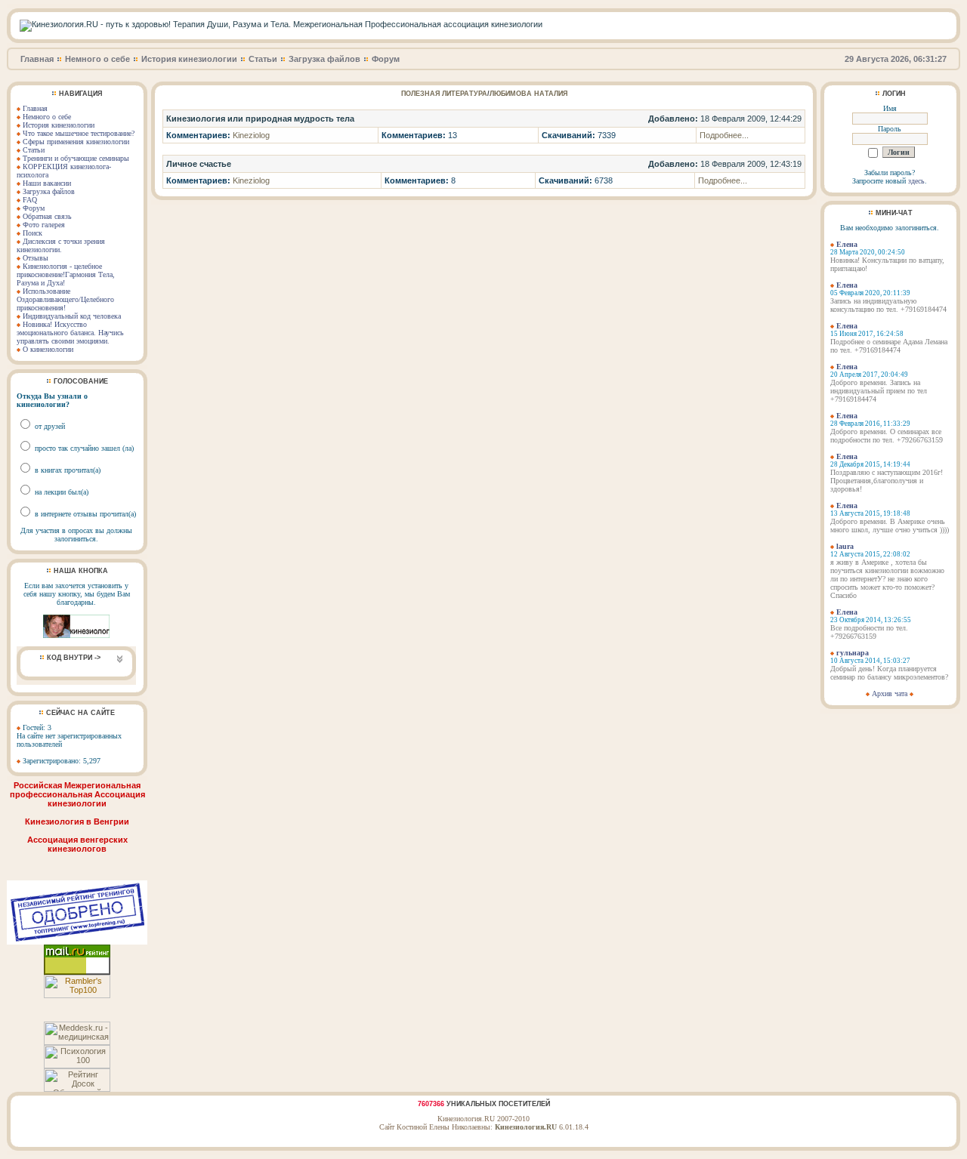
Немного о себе (97, 58)
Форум (386, 58)
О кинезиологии (48, 349)
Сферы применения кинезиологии (76, 141)
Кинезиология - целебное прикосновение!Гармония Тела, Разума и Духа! (66, 274)
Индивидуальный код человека (72, 316)
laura (845, 546)
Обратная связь (47, 216)
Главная (37, 58)
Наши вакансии (47, 183)
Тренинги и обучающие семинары (76, 158)
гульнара (852, 653)
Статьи (263, 58)
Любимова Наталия (528, 93)
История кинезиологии (189, 58)
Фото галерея (44, 224)
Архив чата (889, 693)
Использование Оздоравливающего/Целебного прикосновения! (65, 299)
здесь (916, 181)
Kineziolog (251, 135)
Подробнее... (724, 135)
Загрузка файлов (324, 58)
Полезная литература (444, 93)
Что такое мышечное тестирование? (78, 133)
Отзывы (35, 258)
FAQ (30, 200)
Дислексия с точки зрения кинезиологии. (61, 245)
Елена (846, 244)
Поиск (32, 233)
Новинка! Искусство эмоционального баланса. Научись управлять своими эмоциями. (70, 332)
